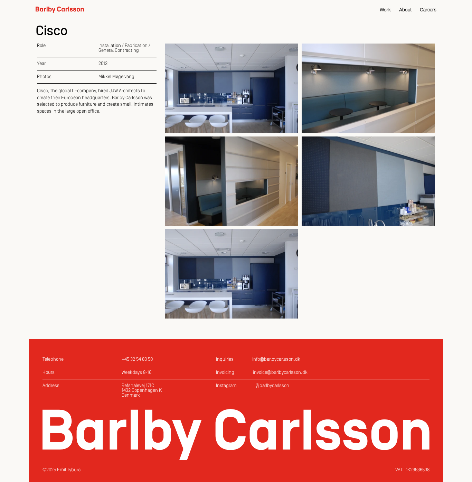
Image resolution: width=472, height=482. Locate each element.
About (405, 9)
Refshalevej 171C (138, 386)
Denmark (131, 395)
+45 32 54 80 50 (137, 359)
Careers (428, 9)
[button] (231, 88)
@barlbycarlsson (272, 386)
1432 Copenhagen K (142, 390)
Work (385, 9)
